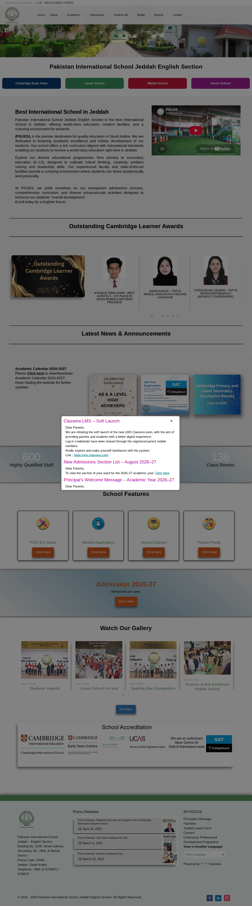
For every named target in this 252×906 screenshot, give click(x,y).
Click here (162, 473)
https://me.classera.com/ (91, 455)
